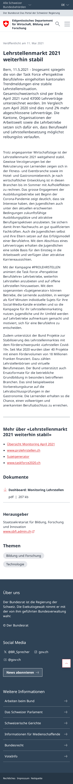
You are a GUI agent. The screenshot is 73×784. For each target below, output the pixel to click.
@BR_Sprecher (19, 652)
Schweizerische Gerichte (23, 723)
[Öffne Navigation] (67, 24)
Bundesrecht (14, 745)
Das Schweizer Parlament (24, 712)
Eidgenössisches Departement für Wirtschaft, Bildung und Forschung (32, 24)
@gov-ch (14, 660)
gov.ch (43, 652)
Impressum (23, 778)
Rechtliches (9, 778)
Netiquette (36, 778)
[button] (66, 663)
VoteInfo (11, 756)
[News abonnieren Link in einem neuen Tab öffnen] (59, 5)
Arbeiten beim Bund (19, 701)
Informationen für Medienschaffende (32, 734)
